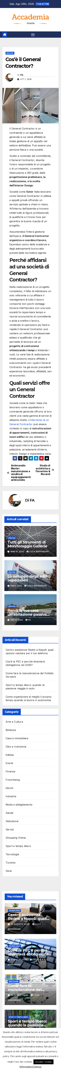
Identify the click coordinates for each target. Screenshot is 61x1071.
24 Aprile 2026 (20, 995)
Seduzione (12, 821)
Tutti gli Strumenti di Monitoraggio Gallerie (27, 544)
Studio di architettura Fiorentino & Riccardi (43, 470)
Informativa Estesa (30, 1066)
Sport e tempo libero (18, 846)
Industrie (11, 796)
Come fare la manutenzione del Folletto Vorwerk (25, 989)
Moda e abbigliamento (19, 804)
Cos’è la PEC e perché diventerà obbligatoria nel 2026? (28, 954)
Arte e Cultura (14, 721)
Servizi (10, 829)
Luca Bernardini (39, 551)
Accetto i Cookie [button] (43, 1062)
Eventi (9, 763)
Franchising (13, 779)
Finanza (10, 771)
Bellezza (11, 730)
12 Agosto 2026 (20, 924)
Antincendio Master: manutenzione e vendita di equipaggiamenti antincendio (20, 472)
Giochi (9, 788)
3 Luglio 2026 (19, 959)
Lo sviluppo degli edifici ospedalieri (29, 578)
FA (21, 74)
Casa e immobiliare (17, 738)
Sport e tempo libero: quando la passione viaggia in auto (27, 1025)
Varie (9, 870)
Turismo (10, 862)
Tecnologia (12, 854)
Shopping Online (16, 837)
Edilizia (9, 53)
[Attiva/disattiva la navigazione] (32, 34)
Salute (9, 812)
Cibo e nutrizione (16, 746)
